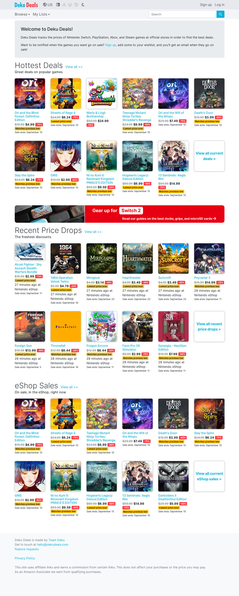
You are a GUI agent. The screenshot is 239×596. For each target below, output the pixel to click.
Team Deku (57, 540)
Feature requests (27, 549)
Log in (219, 5)
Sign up (206, 5)
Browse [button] (21, 14)
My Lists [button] (40, 14)
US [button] (48, 4)
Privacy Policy (25, 558)
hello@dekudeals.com (52, 544)
